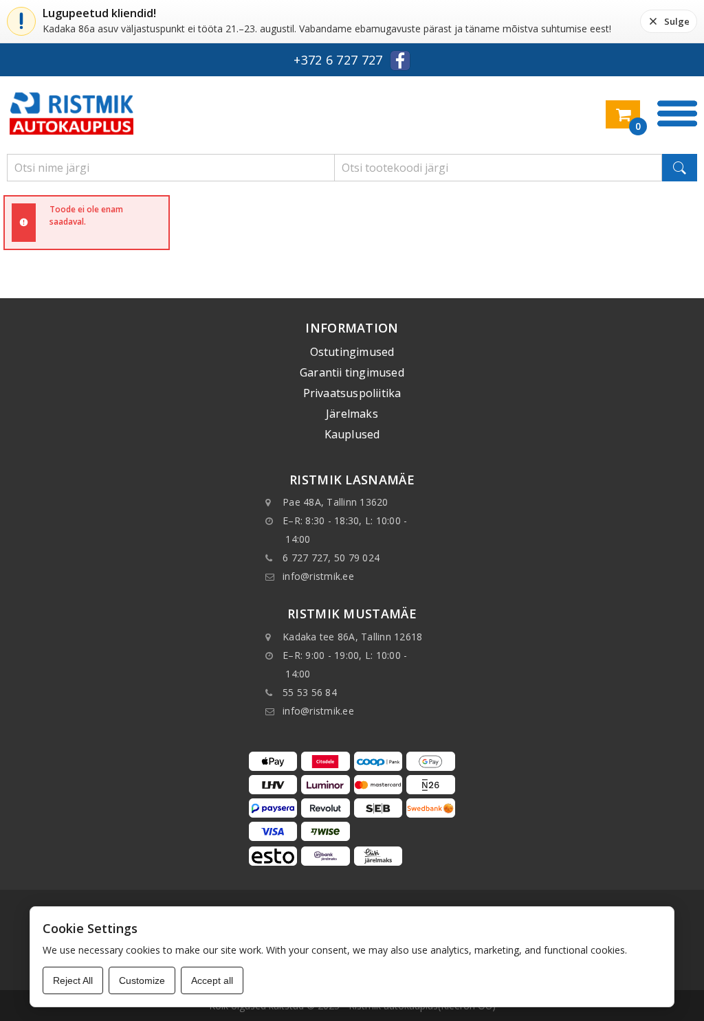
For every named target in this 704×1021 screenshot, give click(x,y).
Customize (142, 980)
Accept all (212, 980)
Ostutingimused (352, 351)
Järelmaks (352, 413)
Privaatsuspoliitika (352, 393)
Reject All (73, 980)
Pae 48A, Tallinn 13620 (335, 501)
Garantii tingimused (352, 372)
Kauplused (352, 434)
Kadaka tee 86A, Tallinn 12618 (352, 636)
